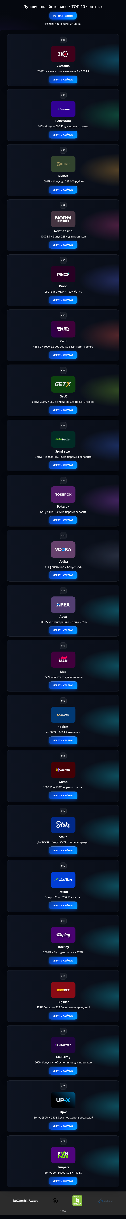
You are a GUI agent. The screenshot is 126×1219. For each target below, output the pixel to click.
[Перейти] (25, 1200)
